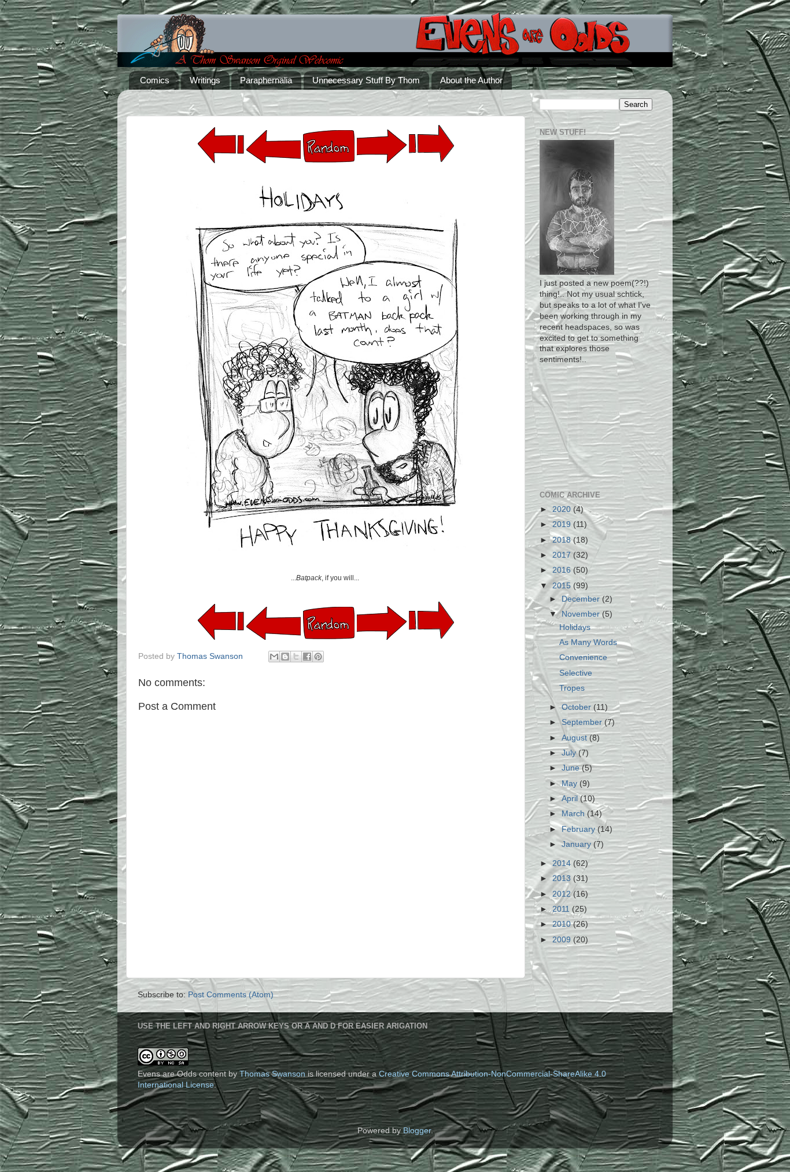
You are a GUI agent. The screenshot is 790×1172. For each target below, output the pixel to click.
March (574, 813)
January (577, 844)
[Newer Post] (382, 160)
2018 (562, 540)
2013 (562, 878)
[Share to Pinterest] (318, 656)
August (575, 738)
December (582, 599)
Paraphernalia (266, 80)
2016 (562, 570)
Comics (154, 80)
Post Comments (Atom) (231, 994)
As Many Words (588, 642)
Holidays (574, 627)
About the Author (471, 80)
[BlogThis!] (285, 656)
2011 (562, 909)
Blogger (417, 1130)
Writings (205, 80)
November (582, 614)
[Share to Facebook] (307, 656)
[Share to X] (296, 656)
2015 (562, 585)
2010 (562, 924)
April (571, 798)
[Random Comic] (329, 146)
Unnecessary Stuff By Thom (366, 80)
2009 (562, 939)
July (570, 753)
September (583, 722)
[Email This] (274, 656)
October (577, 707)
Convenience (583, 657)
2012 (562, 894)
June (572, 768)
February (579, 829)
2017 (562, 555)
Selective (575, 673)
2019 (562, 524)
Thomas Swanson (272, 1074)
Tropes (572, 688)
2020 (562, 509)
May (570, 783)
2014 (562, 863)
